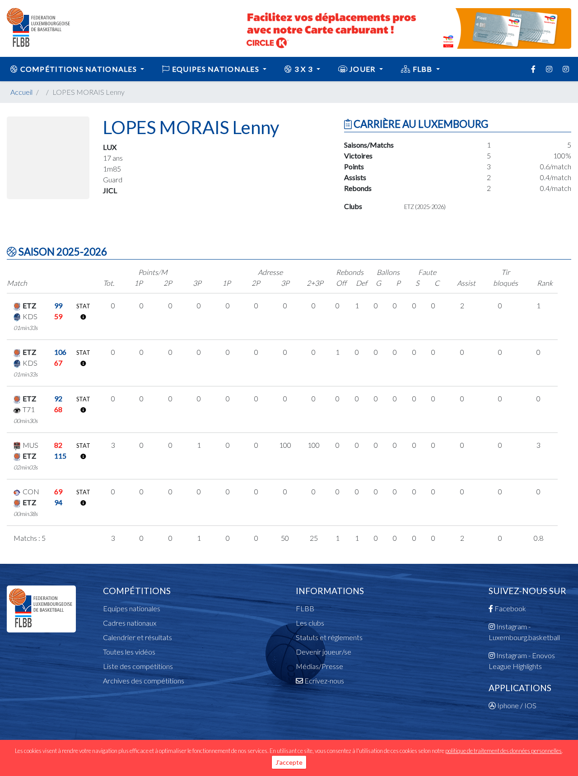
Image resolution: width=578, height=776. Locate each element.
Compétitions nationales (78, 69)
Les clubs (310, 622)
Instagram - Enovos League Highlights (522, 660)
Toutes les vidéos (129, 651)
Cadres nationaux (129, 622)
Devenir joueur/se (323, 651)
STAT (83, 306)
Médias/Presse (319, 666)
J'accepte (289, 762)
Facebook (509, 608)
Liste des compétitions (138, 666)
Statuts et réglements (329, 637)
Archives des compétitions (143, 680)
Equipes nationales (131, 608)
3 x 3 (304, 69)
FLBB (422, 69)
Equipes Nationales (215, 69)
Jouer (363, 69)
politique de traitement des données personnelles (503, 750)
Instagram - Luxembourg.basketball (524, 631)
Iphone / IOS (516, 705)
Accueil (21, 92)
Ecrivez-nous (323, 680)
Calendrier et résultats (137, 637)
